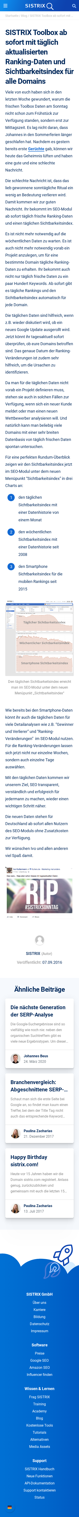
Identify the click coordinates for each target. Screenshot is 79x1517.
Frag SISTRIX (39, 1397)
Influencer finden (39, 1375)
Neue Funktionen (40, 1476)
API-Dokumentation (40, 1483)
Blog (24, 16)
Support (39, 1460)
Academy (39, 1411)
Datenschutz (39, 1324)
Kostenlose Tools (39, 1425)
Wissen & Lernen (39, 1388)
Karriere (39, 1310)
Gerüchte (36, 148)
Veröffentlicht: (29, 962)
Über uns (39, 1303)
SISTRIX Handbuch (39, 1469)
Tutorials (39, 1432)
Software (40, 1345)
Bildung (39, 1317)
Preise (39, 1353)
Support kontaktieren (39, 1490)
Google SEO (39, 1360)
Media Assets (39, 1447)
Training (39, 1404)
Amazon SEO (39, 1367)
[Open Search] (74, 6)
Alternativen (39, 1439)
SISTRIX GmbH (39, 1294)
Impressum (39, 1331)
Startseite (11, 16)
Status (39, 1497)
